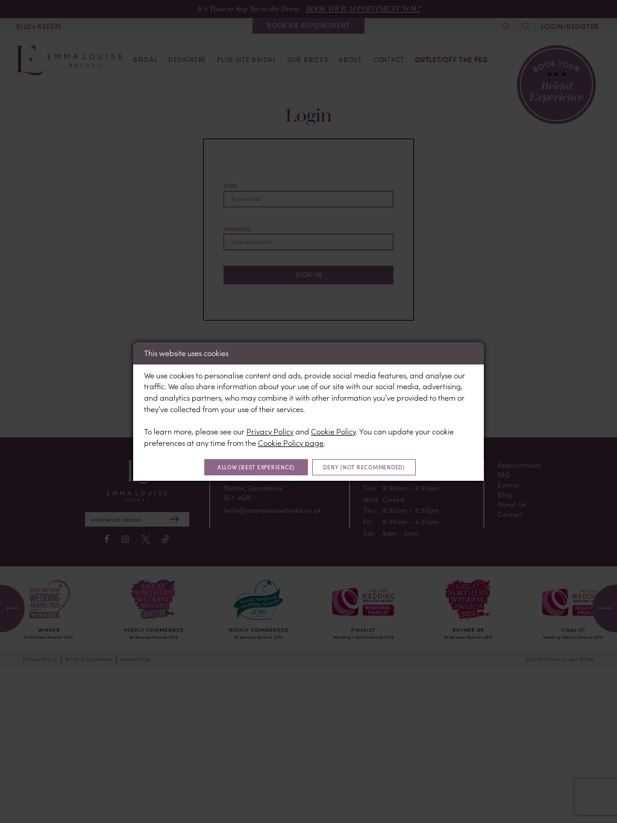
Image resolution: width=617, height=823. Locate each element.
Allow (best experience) (256, 467)
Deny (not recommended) (363, 467)
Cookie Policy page (291, 442)
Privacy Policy (269, 431)
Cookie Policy (333, 431)
